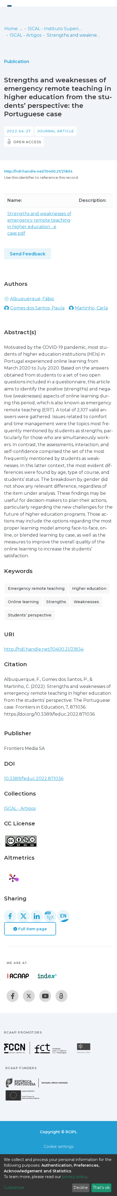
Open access (27, 142)
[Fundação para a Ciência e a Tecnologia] (36, 1052)
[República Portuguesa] (39, 1086)
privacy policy (74, 1176)
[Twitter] (29, 996)
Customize (14, 1187)
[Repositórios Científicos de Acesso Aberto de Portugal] (18, 976)
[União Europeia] (25, 1100)
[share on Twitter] (23, 916)
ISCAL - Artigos (25, 35)
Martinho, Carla (91, 308)
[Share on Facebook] (10, 916)
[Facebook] (13, 996)
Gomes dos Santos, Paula (37, 308)
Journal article (55, 131)
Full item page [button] (32, 928)
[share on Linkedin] (37, 916)
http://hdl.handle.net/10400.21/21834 (38, 171)
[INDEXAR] (47, 976)
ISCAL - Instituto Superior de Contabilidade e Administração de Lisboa (55, 28)
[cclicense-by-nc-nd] (20, 838)
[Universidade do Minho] (84, 1052)
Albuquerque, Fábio (32, 298)
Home (11, 28)
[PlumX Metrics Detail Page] (12, 878)
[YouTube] (45, 996)
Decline (80, 1187)
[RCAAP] (61, 996)
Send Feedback (27, 253)
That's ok (101, 1187)
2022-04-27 (19, 131)
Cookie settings (58, 1146)
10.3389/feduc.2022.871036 (33, 778)
